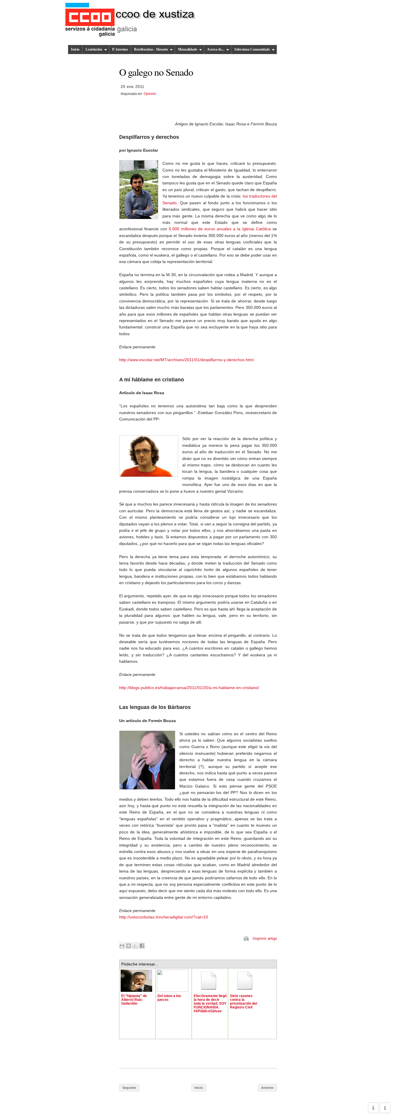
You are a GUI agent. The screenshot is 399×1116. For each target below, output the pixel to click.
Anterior (267, 1087)
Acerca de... (215, 49)
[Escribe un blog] (128, 946)
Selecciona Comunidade (252, 49)
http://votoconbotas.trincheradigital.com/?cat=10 (163, 917)
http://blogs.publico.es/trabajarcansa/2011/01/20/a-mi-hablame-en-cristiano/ (189, 687)
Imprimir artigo (265, 938)
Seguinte (129, 1087)
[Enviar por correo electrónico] (122, 946)
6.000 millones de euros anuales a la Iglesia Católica (220, 228)
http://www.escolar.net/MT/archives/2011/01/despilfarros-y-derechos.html (186, 359)
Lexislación (94, 49)
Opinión (150, 94)
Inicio (75, 49)
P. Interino (120, 49)
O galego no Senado (156, 71)
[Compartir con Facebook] (142, 946)
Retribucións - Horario (151, 49)
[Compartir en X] (135, 946)
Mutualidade (187, 49)
